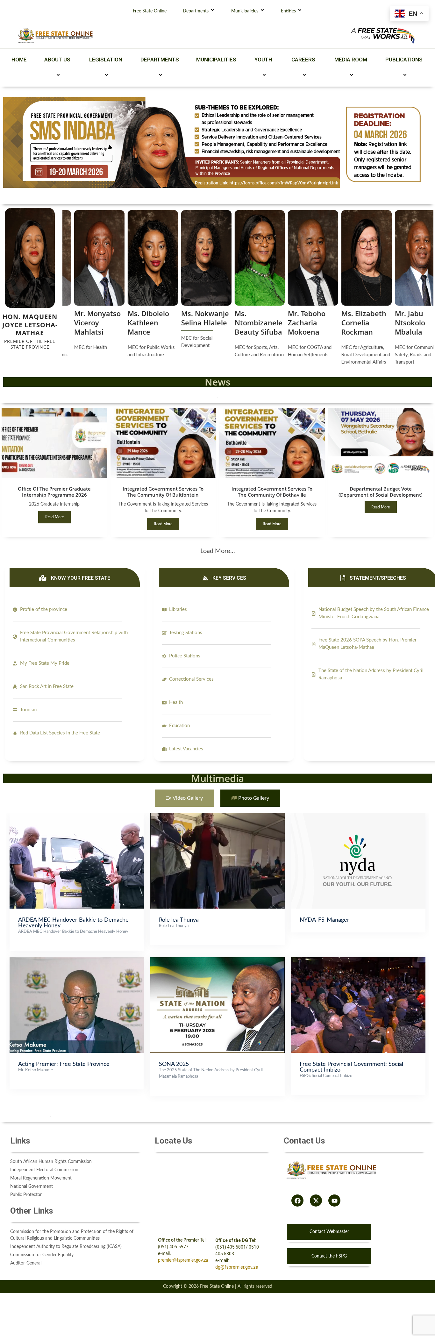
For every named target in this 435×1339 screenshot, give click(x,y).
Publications (404, 59)
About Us (57, 59)
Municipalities (244, 11)
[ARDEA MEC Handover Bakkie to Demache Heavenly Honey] (77, 816)
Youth (263, 59)
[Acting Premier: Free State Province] (77, 960)
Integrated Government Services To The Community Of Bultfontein (163, 491)
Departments (196, 11)
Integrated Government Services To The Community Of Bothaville (272, 491)
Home (19, 59)
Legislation (105, 59)
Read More (54, 517)
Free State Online (150, 11)
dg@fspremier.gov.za (236, 1267)
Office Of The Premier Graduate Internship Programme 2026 (54, 491)
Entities (288, 11)
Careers (303, 59)
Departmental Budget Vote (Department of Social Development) (381, 491)
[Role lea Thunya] (217, 816)
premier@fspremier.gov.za (183, 1260)
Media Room (350, 59)
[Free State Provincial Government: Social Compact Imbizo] (358, 960)
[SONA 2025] (217, 960)
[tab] (184, 798)
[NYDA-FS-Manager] (358, 816)
